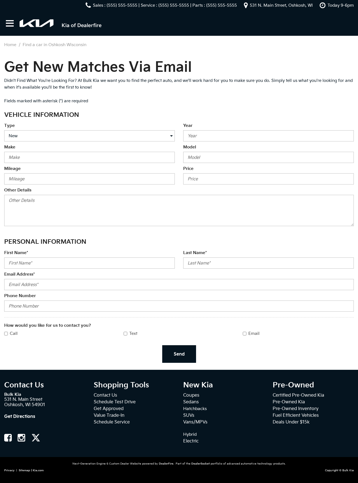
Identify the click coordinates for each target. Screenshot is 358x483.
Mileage (12, 168)
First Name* (16, 252)
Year (187, 125)
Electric (191, 441)
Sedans (191, 402)
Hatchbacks (195, 408)
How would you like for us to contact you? (47, 325)
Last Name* (195, 252)
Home (10, 45)
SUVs (188, 415)
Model (189, 147)
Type (9, 125)
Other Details (17, 190)
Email (254, 333)
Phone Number (20, 296)
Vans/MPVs (195, 422)
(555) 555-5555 (122, 5)
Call (14, 333)
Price (188, 168)
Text (133, 333)
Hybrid (190, 434)
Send (179, 354)
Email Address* (19, 274)
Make (9, 147)
